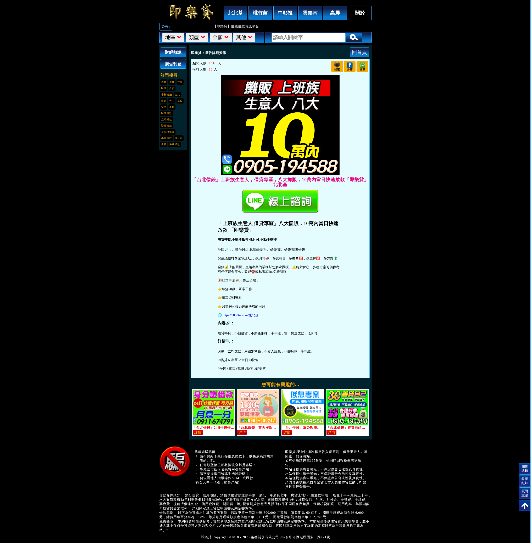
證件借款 (166, 125)
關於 (360, 13)
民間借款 (166, 113)
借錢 (172, 82)
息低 (172, 107)
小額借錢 (166, 94)
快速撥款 (174, 144)
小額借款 (166, 138)
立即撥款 (166, 119)
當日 (180, 100)
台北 (177, 94)
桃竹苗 (260, 13)
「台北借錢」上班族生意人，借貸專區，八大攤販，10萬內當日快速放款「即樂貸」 (190, 11)
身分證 (179, 138)
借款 (164, 82)
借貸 (164, 144)
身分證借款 (168, 131)
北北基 (235, 13)
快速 (164, 100)
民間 (164, 88)
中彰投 (285, 13)
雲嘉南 (310, 13)
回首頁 (359, 52)
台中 (172, 100)
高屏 (335, 13)
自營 (172, 88)
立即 (180, 82)
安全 (164, 107)
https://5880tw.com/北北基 (240, 315)
